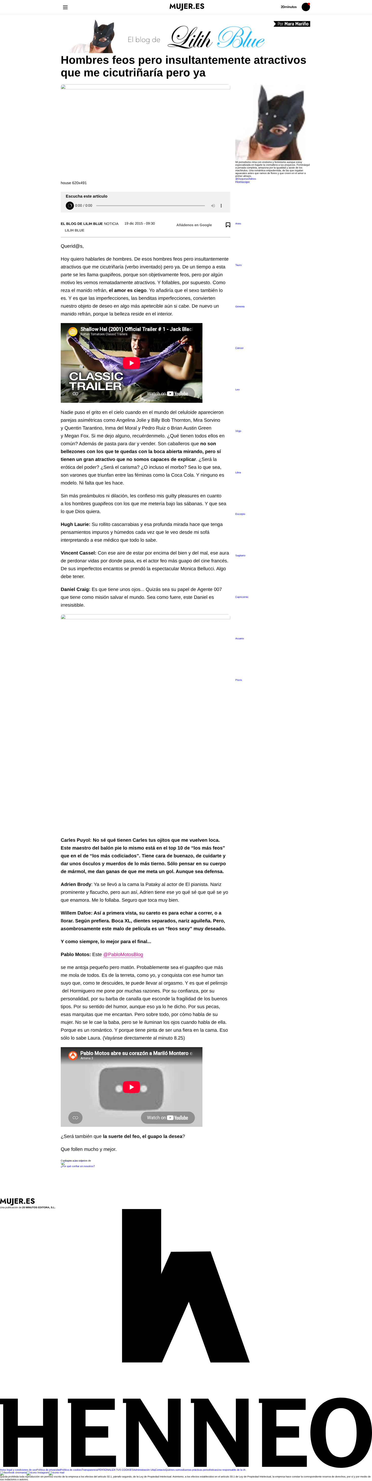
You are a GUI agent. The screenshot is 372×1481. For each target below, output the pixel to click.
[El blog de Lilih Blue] (186, 36)
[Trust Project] (73, 1160)
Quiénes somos (174, 1470)
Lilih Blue (74, 230)
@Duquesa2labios (245, 179)
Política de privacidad (48, 1470)
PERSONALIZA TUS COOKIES (115, 1470)
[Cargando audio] (70, 206)
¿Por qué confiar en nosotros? (78, 1166)
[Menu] (65, 7)
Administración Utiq (144, 1470)
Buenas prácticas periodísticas (200, 1470)
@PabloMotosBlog (123, 954)
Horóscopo (242, 182)
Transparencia (90, 1470)
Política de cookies (70, 1470)
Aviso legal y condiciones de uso (18, 1470)
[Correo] (57, 1472)
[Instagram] (38, 1472)
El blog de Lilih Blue (82, 224)
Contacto (160, 1470)
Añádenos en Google (194, 225)
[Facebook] (13, 1472)
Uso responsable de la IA (231, 1470)
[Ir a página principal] (187, 7)
